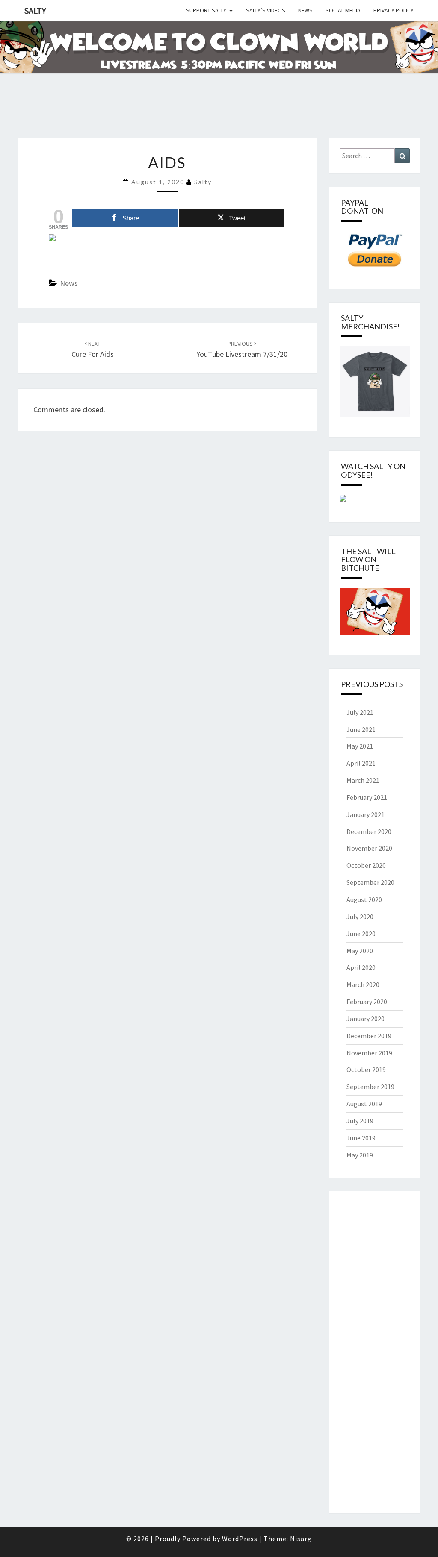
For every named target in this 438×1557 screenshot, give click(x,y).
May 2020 (359, 950)
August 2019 (364, 1103)
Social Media (343, 10)
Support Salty (206, 10)
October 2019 (366, 1069)
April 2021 (361, 763)
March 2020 (362, 984)
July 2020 (359, 916)
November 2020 (369, 848)
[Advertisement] (155, 116)
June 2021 (361, 729)
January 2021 (365, 814)
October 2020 (366, 865)
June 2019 (361, 1138)
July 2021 (359, 712)
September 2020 (370, 882)
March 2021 (362, 780)
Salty (35, 10)
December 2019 (368, 1035)
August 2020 (364, 899)
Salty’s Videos (265, 10)
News (305, 10)
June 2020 (361, 933)
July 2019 (359, 1120)
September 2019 (370, 1086)
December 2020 (368, 831)
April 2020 (361, 967)
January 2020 (365, 1018)
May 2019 (359, 1155)
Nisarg (301, 1538)
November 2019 (369, 1053)
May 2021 (359, 746)
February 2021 (366, 797)
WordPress (239, 1538)
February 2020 (366, 1001)
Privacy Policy (393, 10)
